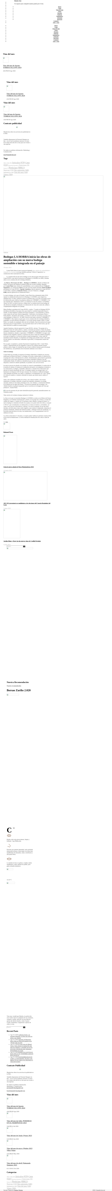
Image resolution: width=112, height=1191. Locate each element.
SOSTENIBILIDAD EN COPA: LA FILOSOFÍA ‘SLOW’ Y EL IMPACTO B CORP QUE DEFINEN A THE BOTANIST (21, 1059)
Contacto (9, 16)
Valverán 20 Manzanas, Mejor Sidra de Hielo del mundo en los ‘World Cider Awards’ (21, 1041)
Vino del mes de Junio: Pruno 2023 (19, 1136)
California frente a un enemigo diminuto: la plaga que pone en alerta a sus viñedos (21, 1036)
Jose (7, 422)
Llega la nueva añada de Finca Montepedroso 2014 (19, 467)
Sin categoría (21, 170)
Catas (8, 3)
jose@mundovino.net (10, 155)
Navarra (9, 8)
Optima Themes (18, 1190)
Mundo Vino (17, 0)
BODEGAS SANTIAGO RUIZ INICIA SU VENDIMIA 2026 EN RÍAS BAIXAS (21, 1054)
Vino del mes (10, 5)
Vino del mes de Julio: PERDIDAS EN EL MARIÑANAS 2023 (19, 1122)
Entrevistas (24, 165)
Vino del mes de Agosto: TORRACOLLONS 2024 (12, 66)
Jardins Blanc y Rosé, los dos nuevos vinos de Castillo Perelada (22, 541)
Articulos (9, 13)
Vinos (8, 7)
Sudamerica (10, 11)
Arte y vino (10, 18)
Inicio (8, 2)
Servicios (9, 15)
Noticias (9, 10)
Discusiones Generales (13, 165)
